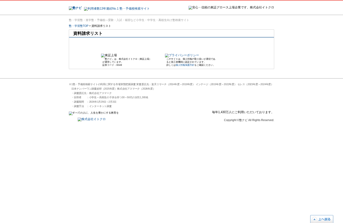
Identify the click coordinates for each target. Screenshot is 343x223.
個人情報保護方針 (185, 65)
